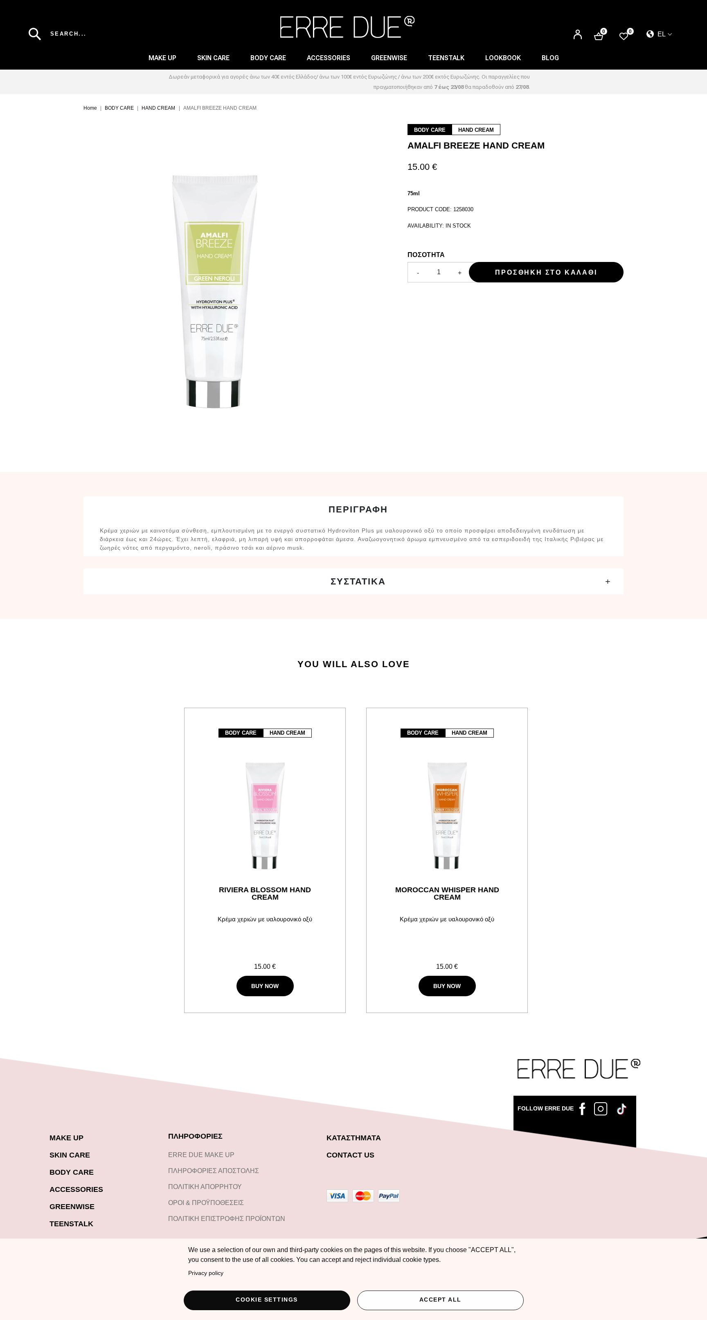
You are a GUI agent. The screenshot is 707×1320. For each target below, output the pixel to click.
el (661, 34)
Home (90, 108)
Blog (550, 58)
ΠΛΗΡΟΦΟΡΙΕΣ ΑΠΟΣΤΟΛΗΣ (213, 1170)
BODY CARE (268, 58)
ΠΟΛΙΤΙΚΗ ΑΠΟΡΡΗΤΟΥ (205, 1186)
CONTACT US (350, 1155)
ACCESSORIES (328, 58)
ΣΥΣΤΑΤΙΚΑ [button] (358, 581)
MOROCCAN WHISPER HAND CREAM (447, 893)
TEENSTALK (71, 1224)
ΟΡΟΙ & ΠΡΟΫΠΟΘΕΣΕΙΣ (206, 1202)
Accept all (440, 1300)
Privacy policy (205, 1273)
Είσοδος (578, 30)
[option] (231, 287)
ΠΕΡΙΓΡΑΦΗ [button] (358, 509)
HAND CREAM (158, 108)
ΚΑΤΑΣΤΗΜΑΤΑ (353, 1138)
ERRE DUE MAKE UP (201, 1154)
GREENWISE (72, 1207)
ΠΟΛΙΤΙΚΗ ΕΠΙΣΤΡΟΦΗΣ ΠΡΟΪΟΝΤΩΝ (226, 1218)
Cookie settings (267, 1300)
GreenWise (389, 58)
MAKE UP (162, 58)
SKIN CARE (213, 58)
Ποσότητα (426, 254)
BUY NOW (265, 986)
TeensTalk (446, 58)
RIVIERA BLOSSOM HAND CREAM (265, 893)
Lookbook (503, 58)
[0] (623, 35)
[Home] (347, 27)
